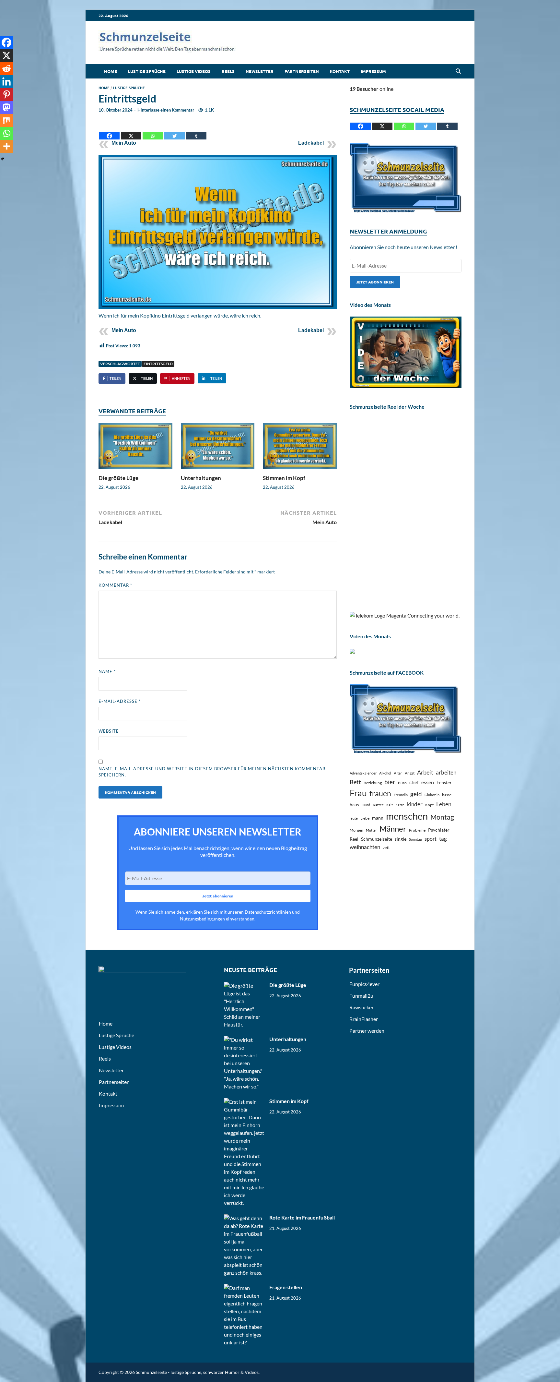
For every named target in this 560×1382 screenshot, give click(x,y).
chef (414, 782)
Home (110, 71)
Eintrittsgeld (158, 363)
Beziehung (373, 782)
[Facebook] (109, 130)
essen (427, 782)
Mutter (371, 830)
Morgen (356, 830)
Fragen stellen (285, 1287)
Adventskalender (363, 773)
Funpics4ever (364, 984)
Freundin (401, 795)
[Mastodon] (6, 107)
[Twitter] (174, 130)
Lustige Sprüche (147, 71)
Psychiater (438, 830)
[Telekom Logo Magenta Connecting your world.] (405, 615)
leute (354, 818)
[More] (6, 146)
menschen (407, 816)
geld (416, 794)
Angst (409, 773)
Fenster (444, 782)
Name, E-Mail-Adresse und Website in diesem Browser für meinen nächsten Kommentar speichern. (212, 772)
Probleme (417, 830)
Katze (399, 805)
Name (107, 671)
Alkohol (385, 773)
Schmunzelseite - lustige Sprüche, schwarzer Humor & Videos (197, 1372)
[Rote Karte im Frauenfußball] (244, 1218)
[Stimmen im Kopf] (300, 448)
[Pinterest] (6, 94)
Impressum (373, 71)
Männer (392, 828)
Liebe (364, 818)
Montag (442, 817)
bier (389, 782)
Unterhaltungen (201, 478)
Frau (358, 792)
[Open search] (458, 71)
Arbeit (425, 772)
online (371, 89)
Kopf (429, 804)
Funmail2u (361, 995)
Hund (366, 805)
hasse (446, 794)
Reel (354, 839)
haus (354, 804)
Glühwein (432, 795)
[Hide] (2, 159)
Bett (355, 782)
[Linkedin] (6, 81)
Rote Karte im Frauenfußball (302, 1217)
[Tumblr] (196, 130)
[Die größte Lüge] (135, 448)
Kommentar (115, 585)
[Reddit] (6, 68)
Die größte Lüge (118, 478)
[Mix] (6, 120)
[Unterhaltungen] (218, 448)
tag (443, 838)
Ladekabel (311, 143)
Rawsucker (361, 1007)
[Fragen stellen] (244, 1288)
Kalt (389, 805)
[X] (131, 130)
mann (377, 818)
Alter (398, 773)
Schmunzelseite (376, 839)
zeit (386, 847)
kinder (415, 804)
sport (431, 838)
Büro (402, 782)
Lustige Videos (194, 71)
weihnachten (365, 847)
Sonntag (415, 839)
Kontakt (340, 71)
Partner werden (366, 1030)
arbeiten (446, 772)
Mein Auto (123, 143)
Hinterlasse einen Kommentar (165, 110)
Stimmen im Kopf (284, 478)
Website (109, 731)
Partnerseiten (302, 71)
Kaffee (378, 804)
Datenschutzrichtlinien (268, 912)
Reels (228, 71)
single (400, 839)
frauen (380, 793)
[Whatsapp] (153, 130)
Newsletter (260, 71)
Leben (443, 804)
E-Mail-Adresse (120, 701)
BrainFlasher (363, 1019)
